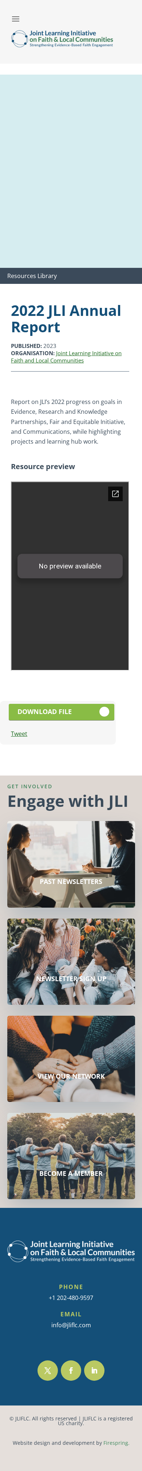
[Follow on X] (48, 1370)
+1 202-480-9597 (71, 1298)
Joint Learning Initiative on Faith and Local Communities (66, 356)
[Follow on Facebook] (71, 1370)
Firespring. (116, 1443)
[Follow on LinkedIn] (94, 1370)
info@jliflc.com (71, 1325)
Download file (44, 711)
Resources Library (32, 276)
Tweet (19, 734)
